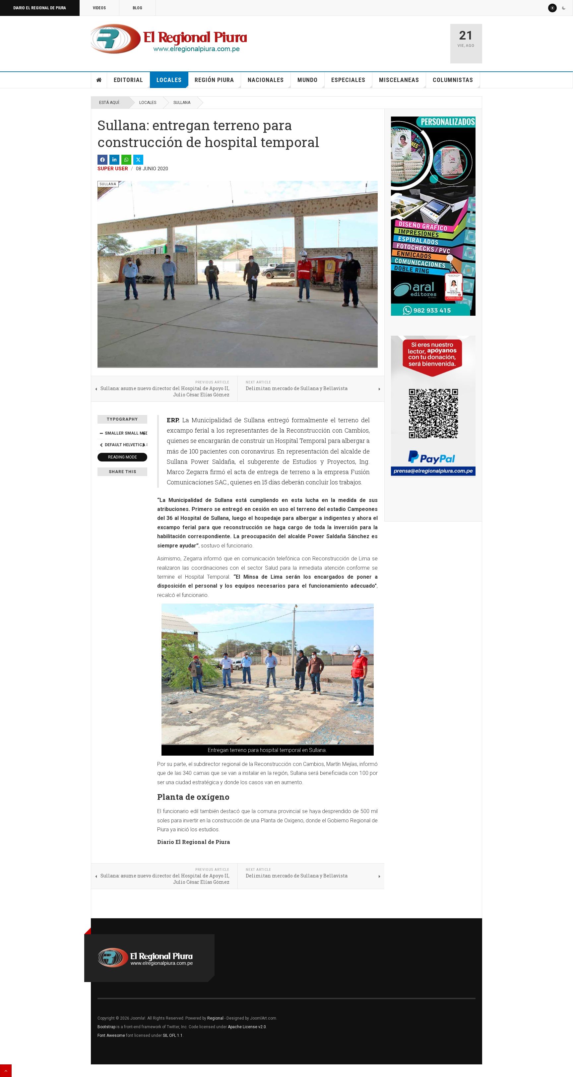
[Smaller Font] (101, 433)
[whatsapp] (126, 160)
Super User (112, 169)
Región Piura (214, 79)
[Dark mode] (563, 8)
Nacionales (266, 79)
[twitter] (138, 160)
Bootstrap (106, 1027)
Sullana (181, 102)
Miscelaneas (399, 79)
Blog (137, 8)
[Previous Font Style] (101, 445)
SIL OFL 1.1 (173, 1035)
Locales (169, 79)
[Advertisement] (366, 40)
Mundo (307, 79)
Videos (99, 8)
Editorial (128, 79)
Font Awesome (111, 1035)
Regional (215, 1018)
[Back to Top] (6, 1070)
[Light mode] (552, 8)
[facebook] (102, 160)
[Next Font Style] (143, 445)
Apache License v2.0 (247, 1027)
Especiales (348, 79)
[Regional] (169, 39)
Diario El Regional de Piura (39, 8)
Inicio (99, 80)
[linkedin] (114, 160)
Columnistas (453, 79)
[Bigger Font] (143, 433)
